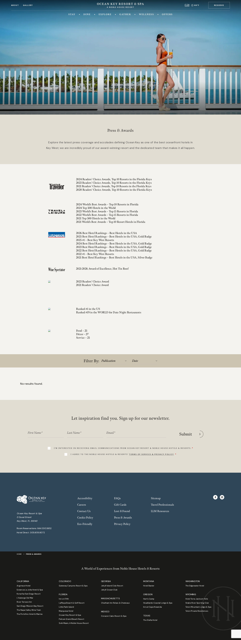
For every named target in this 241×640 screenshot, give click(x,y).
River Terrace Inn (24, 602)
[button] (219, 5)
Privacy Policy (122, 524)
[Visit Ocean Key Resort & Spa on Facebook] (215, 497)
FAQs (117, 498)
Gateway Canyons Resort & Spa (73, 586)
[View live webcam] (187, 5)
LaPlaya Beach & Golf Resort (71, 603)
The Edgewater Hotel (194, 586)
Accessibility (84, 498)
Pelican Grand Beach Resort (71, 619)
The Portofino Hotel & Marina (29, 614)
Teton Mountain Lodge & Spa (198, 607)
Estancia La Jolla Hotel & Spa (30, 590)
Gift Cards (120, 504)
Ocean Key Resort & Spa (70, 615)
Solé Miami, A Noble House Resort (74, 623)
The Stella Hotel (150, 620)
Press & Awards (123, 517)
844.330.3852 (44, 528)
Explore (105, 14)
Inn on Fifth (64, 599)
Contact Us (84, 511)
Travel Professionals (162, 504)
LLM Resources (160, 511)
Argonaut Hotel (24, 586)
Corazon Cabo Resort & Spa (113, 616)
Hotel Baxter (148, 586)
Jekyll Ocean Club (109, 590)
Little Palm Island (66, 607)
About (15, 5)
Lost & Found (122, 511)
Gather (125, 14)
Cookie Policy (85, 517)
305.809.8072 (37, 532)
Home (19, 554)
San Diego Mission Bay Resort (30, 606)
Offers (167, 14)
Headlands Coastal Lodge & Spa (157, 603)
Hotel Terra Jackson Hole (196, 599)
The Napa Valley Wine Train (29, 610)
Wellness (146, 14)
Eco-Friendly (84, 524)
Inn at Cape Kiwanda (152, 607)
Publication (109, 361)
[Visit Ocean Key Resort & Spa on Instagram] (222, 497)
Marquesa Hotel (66, 611)
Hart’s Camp (148, 599)
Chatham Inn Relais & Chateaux (115, 603)
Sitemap (156, 498)
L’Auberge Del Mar (25, 598)
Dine (87, 14)
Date (135, 361)
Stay (71, 14)
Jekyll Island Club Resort (112, 586)
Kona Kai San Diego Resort (29, 594)
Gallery (28, 5)
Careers (81, 504)
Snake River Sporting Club (197, 603)
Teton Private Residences (196, 611)
